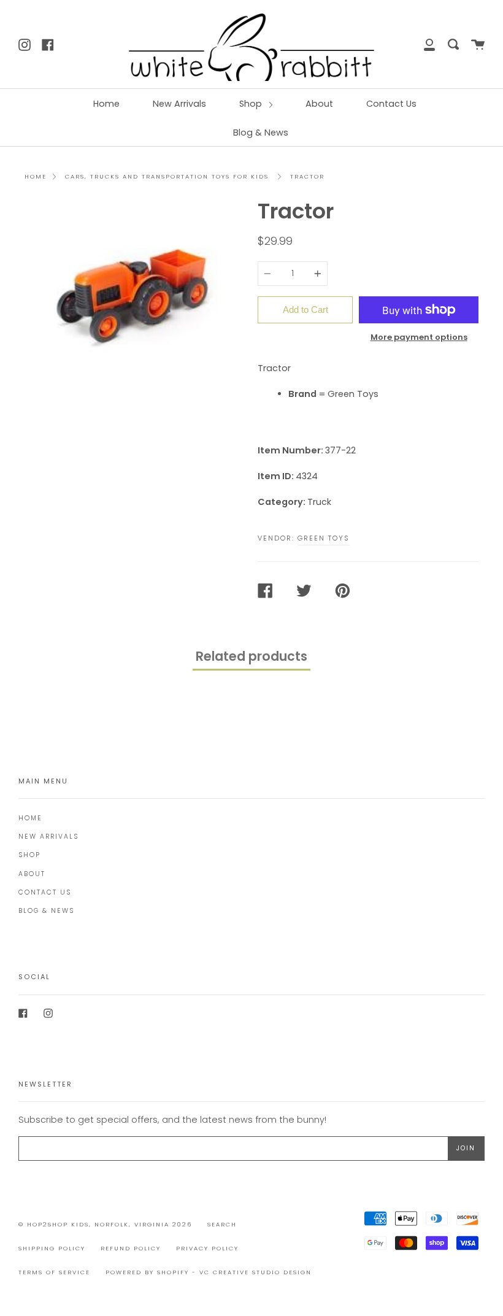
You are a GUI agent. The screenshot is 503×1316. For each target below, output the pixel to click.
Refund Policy (131, 1248)
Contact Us (391, 104)
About (319, 104)
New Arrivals (179, 104)
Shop (251, 104)
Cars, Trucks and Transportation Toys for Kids (167, 176)
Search (222, 1224)
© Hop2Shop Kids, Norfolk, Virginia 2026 (105, 1224)
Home (106, 104)
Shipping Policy (51, 1248)
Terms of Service (54, 1272)
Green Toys (324, 538)
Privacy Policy (207, 1248)
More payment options (419, 337)
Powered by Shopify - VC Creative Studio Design (209, 1272)
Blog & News (260, 132)
